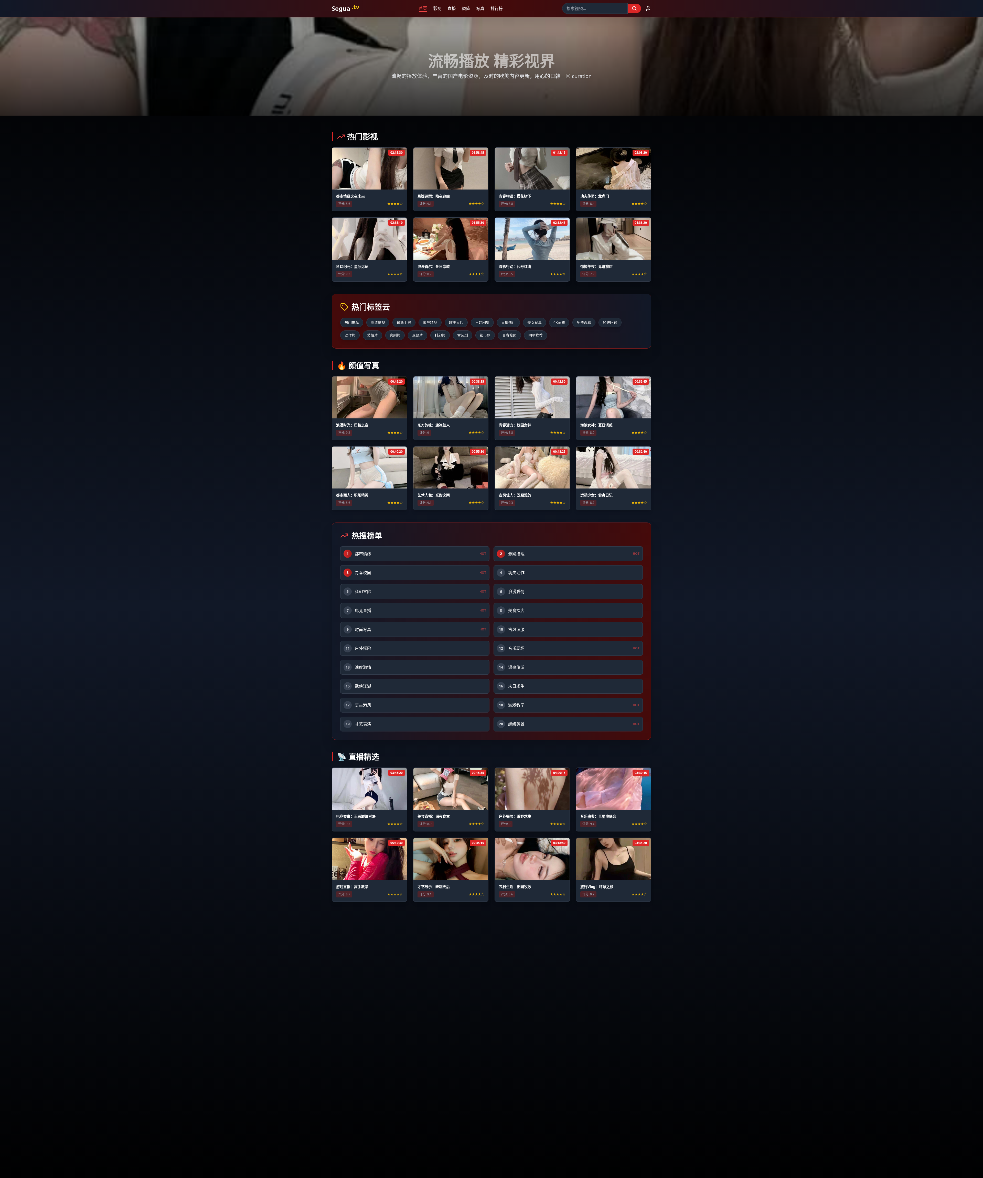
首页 (425, 8)
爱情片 (372, 335)
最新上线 (404, 322)
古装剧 (462, 335)
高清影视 (378, 322)
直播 (454, 8)
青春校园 (509, 335)
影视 (439, 8)
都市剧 (485, 335)
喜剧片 (395, 335)
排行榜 (499, 8)
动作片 (350, 335)
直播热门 (508, 322)
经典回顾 (610, 322)
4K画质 (559, 322)
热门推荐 (352, 322)
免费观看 (584, 322)
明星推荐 (535, 335)
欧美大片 (456, 322)
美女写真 (534, 322)
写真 (482, 8)
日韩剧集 (482, 322)
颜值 (468, 8)
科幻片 (440, 335)
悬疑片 (417, 335)
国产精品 (430, 322)
